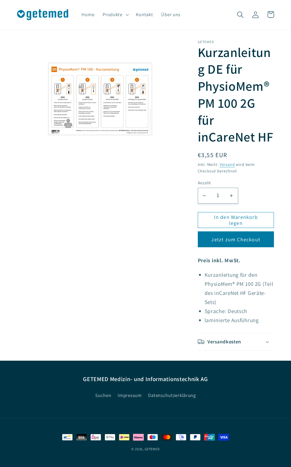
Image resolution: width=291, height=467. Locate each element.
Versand (227, 164)
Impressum (130, 395)
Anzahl (204, 182)
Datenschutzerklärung (172, 395)
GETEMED (152, 449)
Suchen (103, 395)
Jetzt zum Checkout (235, 239)
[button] (115, 15)
